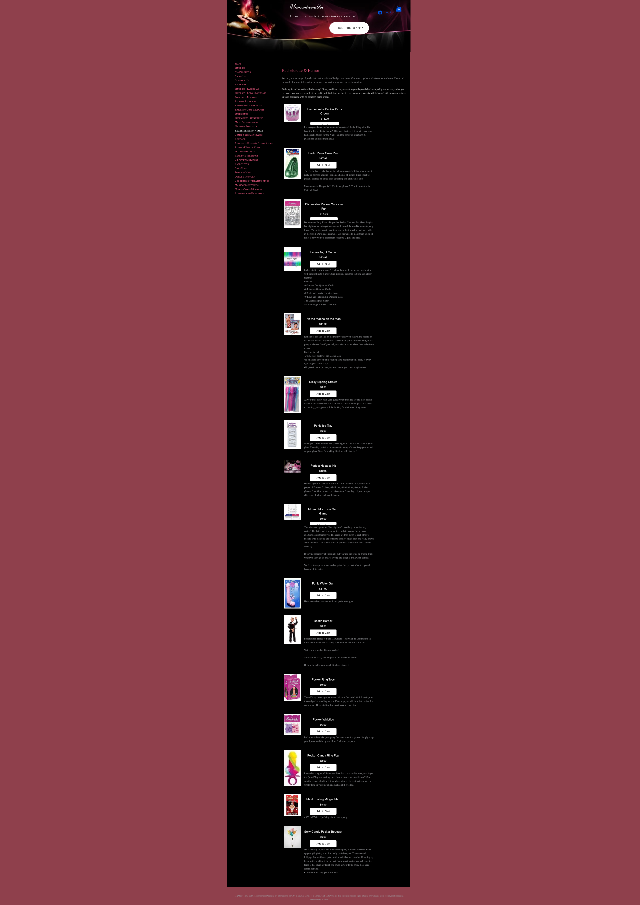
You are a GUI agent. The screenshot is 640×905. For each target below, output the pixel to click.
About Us (240, 76)
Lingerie (240, 68)
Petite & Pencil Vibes (247, 147)
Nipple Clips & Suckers (248, 189)
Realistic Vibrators (246, 156)
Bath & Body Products (248, 105)
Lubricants (241, 114)
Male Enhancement (246, 122)
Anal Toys (240, 168)
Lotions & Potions (245, 97)
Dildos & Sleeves (245, 151)
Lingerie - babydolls (247, 89)
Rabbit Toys (242, 164)
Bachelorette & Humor (249, 130)
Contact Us (242, 80)
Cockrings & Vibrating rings (252, 181)
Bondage (240, 139)
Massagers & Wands (246, 185)
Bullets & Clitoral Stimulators (253, 143)
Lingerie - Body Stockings (250, 93)
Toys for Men (243, 172)
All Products (243, 72)
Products (240, 84)
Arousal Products (245, 101)
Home (238, 64)
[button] (399, 8)
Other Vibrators (245, 176)
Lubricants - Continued (249, 118)
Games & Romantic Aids (248, 135)
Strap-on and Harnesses (249, 193)
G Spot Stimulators (246, 160)
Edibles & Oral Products (249, 110)
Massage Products (246, 126)
